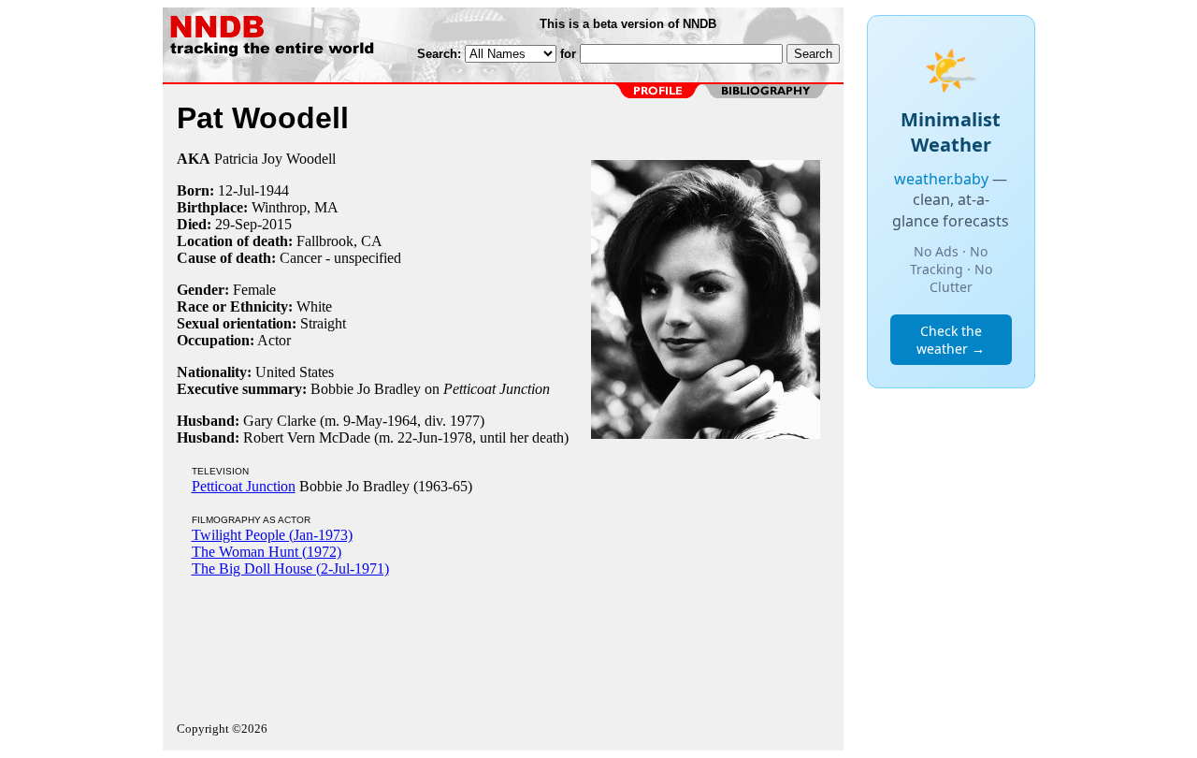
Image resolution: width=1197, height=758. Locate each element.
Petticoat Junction (244, 486)
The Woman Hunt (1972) (266, 552)
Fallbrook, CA (339, 241)
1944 (274, 190)
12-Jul (236, 190)
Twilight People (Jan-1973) (272, 535)
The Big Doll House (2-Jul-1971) (290, 568)
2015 (277, 224)
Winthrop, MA (295, 207)
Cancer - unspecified (340, 258)
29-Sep (236, 224)
